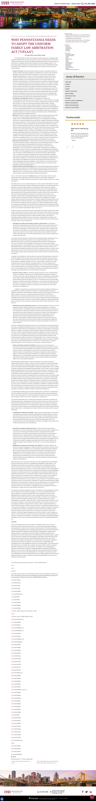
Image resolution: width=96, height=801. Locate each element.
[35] (43, 317)
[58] (57, 468)
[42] (50, 355)
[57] (26, 459)
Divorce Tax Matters (71, 91)
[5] (46, 96)
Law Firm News (69, 63)
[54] (55, 438)
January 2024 (68, 47)
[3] (54, 88)
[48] (16, 409)
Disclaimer (65, 798)
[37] (21, 332)
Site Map (60, 798)
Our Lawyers (29, 7)
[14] (41, 207)
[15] (31, 215)
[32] (15, 302)
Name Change (68, 66)
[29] (44, 294)
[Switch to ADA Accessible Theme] (2, 799)
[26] (45, 270)
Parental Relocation (69, 67)
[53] (32, 433)
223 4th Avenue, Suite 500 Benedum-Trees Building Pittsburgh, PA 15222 (58, 792)
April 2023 (68, 49)
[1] (39, 79)
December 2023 (69, 48)
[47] (17, 406)
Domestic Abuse (69, 59)
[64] (19, 495)
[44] (48, 388)
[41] (17, 353)
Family (24, 36)
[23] (16, 253)
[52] (17, 431)
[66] (41, 502)
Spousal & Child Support (72, 107)
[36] (20, 322)
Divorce (67, 57)
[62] (43, 487)
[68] (12, 519)
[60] (47, 477)
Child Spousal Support (70, 54)
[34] (47, 312)
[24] (41, 263)
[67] (45, 508)
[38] (21, 337)
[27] (38, 279)
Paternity (67, 68)
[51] (51, 419)
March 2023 (68, 50)
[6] (31, 146)
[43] (33, 358)
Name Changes (69, 93)
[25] (15, 268)
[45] (46, 396)
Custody (67, 56)
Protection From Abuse (72, 105)
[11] (34, 164)
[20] (33, 243)
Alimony (67, 84)
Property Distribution (71, 102)
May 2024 (67, 46)
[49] (40, 414)
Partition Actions (70, 96)
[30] (18, 297)
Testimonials (55, 7)
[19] (26, 230)
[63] (20, 493)
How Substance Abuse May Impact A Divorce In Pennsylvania (78, 40)
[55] (55, 447)
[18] (50, 226)
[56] (44, 450)
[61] (43, 484)
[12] (17, 181)
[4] (18, 94)
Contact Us (71, 7)
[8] (45, 152)
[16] (31, 220)
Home (21, 7)
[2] (45, 83)
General (67, 61)
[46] (35, 401)
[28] (27, 286)
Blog (63, 7)
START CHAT (87, 789)
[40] (17, 350)
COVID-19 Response (70, 55)
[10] (27, 157)
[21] (34, 245)
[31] (31, 299)
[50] (29, 417)
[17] (57, 225)
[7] (18, 151)
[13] (27, 190)
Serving (47, 7)
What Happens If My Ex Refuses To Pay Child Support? (76, 41)
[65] (35, 497)
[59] (50, 473)
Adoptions (68, 82)
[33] (57, 309)
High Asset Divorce (69, 62)
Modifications (68, 64)
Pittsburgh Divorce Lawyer (15, 36)
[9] (22, 156)
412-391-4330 (89, 4)
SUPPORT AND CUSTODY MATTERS (73, 38)
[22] (53, 246)
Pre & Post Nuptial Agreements (74, 100)
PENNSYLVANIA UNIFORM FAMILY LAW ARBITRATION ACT (78, 35)
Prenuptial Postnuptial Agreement (72, 69)
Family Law (38, 7)
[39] (51, 342)
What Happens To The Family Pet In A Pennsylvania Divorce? (78, 36)
